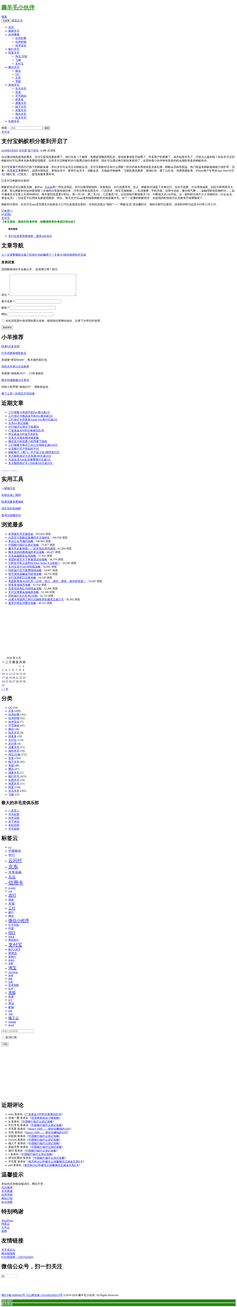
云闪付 (15, 860)
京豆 (12, 877)
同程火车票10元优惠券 (15, 366)
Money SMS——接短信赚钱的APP (49, 1128)
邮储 (11, 1007)
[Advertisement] (105, 632)
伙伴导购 (6, 1194)
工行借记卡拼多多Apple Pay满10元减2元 (32, 419)
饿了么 (13, 1018)
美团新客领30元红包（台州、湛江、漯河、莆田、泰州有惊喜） (47, 581)
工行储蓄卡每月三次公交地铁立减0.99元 (33, 445)
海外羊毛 (20, 114)
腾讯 (11, 769)
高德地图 (12, 1022)
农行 (12, 895)
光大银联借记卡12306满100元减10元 (30, 463)
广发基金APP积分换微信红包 (26, 430)
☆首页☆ (13, 810)
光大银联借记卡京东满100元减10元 (29, 455)
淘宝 (12, 968)
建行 (11, 912)
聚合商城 (6, 1304)
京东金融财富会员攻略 (22, 555)
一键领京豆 (8, 488)
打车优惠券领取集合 (13, 353)
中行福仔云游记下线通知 (23, 426)
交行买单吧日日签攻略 (22, 577)
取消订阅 (11, 1037)
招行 (12, 933)
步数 (10, 963)
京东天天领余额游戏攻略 (23, 437)
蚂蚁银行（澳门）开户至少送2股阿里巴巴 (34, 452)
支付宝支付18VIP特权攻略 (24, 566)
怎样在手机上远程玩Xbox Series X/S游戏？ (34, 563)
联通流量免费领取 (12, 501)
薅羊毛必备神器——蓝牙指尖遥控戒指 (32, 548)
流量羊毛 (13, 747)
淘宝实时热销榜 (11, 508)
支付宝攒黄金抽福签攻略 (23, 592)
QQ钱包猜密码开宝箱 (67, 254)
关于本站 (13, 821)
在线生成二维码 (11, 495)
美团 (18, 81)
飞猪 (18, 60)
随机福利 (6, 1301)
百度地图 (13, 985)
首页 (11, 27)
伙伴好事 (20, 38)
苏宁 (10, 1000)
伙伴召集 (13, 817)
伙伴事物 (13, 34)
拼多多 (19, 99)
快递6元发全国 (10, 346)
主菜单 (6, 20)
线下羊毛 (20, 106)
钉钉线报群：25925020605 (17, 1257)
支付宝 (19, 63)
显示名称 (8, 301)
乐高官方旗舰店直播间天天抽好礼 (29, 537)
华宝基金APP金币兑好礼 (23, 434)
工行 (12, 908)
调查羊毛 (20, 103)
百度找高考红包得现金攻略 (25, 588)
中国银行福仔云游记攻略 (23, 544)
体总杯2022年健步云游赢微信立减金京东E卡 (55, 1161)
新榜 (4, 1231)
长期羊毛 (13, 121)
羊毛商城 (6, 1191)
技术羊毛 (20, 117)
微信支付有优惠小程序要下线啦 (27, 441)
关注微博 (6, 1187)
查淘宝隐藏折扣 (11, 515)
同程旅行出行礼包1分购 (22, 595)
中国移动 (14, 851)
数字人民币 (14, 949)
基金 (11, 899)
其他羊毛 (13, 84)
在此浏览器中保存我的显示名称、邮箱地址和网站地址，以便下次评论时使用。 (54, 320)
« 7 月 (4, 689)
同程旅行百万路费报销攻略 (25, 570)
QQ (17, 74)
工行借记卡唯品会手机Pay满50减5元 (30, 415)
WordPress (7, 1220)
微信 (18, 70)
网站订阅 (6, 1198)
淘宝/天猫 (21, 56)
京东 (18, 77)
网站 (4, 314)
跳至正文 (17, 20)
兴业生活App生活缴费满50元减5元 (29, 459)
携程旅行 (13, 940)
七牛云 (5, 1227)
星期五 (12, 953)
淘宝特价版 (13, 972)
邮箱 (5, 307)
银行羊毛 (13, 49)
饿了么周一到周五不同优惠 (18, 393)
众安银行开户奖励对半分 (23, 448)
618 (9, 847)
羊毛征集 (13, 814)
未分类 (12, 743)
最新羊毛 (13, 30)
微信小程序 (18, 920)
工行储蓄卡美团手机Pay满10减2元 (29, 412)
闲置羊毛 (20, 110)
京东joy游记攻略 (18, 423)
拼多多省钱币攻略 (19, 584)
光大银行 (12, 888)
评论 (5, 294)
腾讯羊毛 (13, 67)
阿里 (11, 787)
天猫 (11, 903)
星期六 (12, 956)
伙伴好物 (20, 41)
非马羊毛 (20, 88)
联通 (11, 996)
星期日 (11, 960)
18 (6, 677)
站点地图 (6, 1202)
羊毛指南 (13, 828)
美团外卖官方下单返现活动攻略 (27, 559)
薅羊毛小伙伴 (18, 7)
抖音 (11, 928)
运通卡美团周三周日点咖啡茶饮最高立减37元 (36, 599)
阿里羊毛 (13, 52)
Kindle (49, 187)
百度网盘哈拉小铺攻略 (45, 1117)
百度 (18, 92)
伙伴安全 (20, 45)
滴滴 (10, 979)
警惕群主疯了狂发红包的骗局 (25, 254)
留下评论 (33, 150)
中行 (11, 855)
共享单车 (12, 170)
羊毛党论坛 (8, 1249)
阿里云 (5, 1223)
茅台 (11, 1003)
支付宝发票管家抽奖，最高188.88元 (30, 236)
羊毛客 (23, 150)
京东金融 (15, 872)
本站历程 (13, 825)
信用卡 (15, 882)
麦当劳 (11, 1025)
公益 (10, 891)
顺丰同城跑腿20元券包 (15, 380)
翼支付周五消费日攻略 (22, 603)
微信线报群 (8, 1253)
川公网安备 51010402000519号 (44, 1295)
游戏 (10, 975)
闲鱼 (10, 1011)
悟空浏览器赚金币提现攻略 (25, 573)
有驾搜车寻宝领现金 (20, 533)
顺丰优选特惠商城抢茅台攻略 (26, 552)
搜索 (4, 16)
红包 (10, 988)
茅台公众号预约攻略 (20, 541)
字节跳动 (20, 95)
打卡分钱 (13, 925)
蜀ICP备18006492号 (13, 1295)
